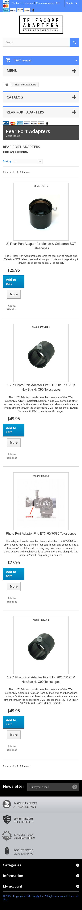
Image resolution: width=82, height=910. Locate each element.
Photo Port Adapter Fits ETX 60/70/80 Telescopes (41, 533)
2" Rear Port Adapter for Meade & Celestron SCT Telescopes (41, 246)
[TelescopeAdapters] (41, 24)
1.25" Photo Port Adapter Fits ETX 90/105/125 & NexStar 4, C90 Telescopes (41, 387)
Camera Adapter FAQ (47, 3)
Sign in (69, 3)
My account (12, 886)
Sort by (7, 161)
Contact (16, 3)
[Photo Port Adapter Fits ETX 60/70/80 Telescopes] (41, 503)
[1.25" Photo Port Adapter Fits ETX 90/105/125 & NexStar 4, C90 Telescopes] (41, 355)
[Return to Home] (6, 84)
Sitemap (28, 3)
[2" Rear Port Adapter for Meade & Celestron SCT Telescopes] (41, 214)
